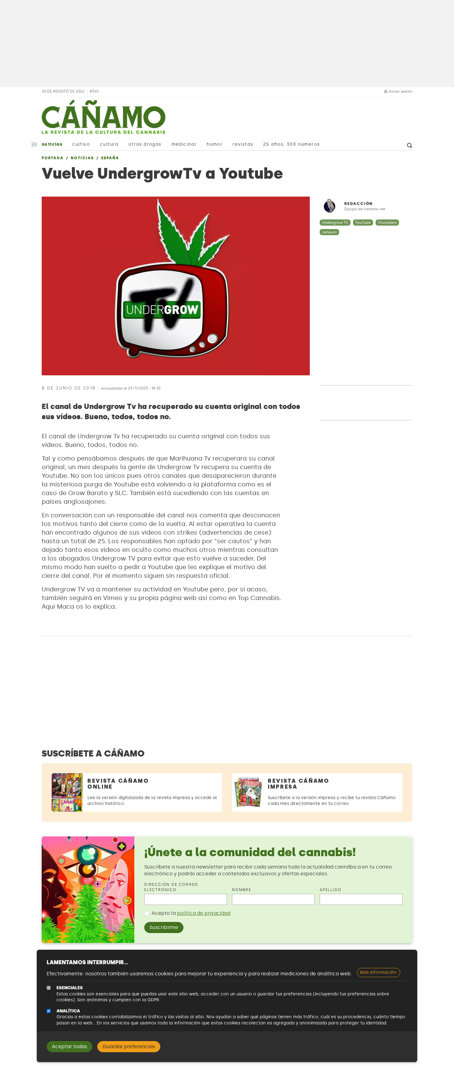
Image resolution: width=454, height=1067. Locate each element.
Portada (53, 158)
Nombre (241, 890)
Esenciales (70, 987)
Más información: (378, 972)
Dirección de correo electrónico (171, 887)
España (110, 158)
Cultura (109, 144)
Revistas (243, 144)
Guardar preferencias (129, 1046)
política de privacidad (203, 913)
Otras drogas (145, 144)
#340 (94, 92)
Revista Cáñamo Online (118, 783)
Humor (215, 144)
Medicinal (183, 144)
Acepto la (191, 913)
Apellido (330, 890)
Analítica (68, 1011)
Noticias (52, 144)
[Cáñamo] (103, 120)
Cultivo (81, 144)
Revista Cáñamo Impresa (299, 783)
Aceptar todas (69, 1046)
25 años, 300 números (291, 144)
